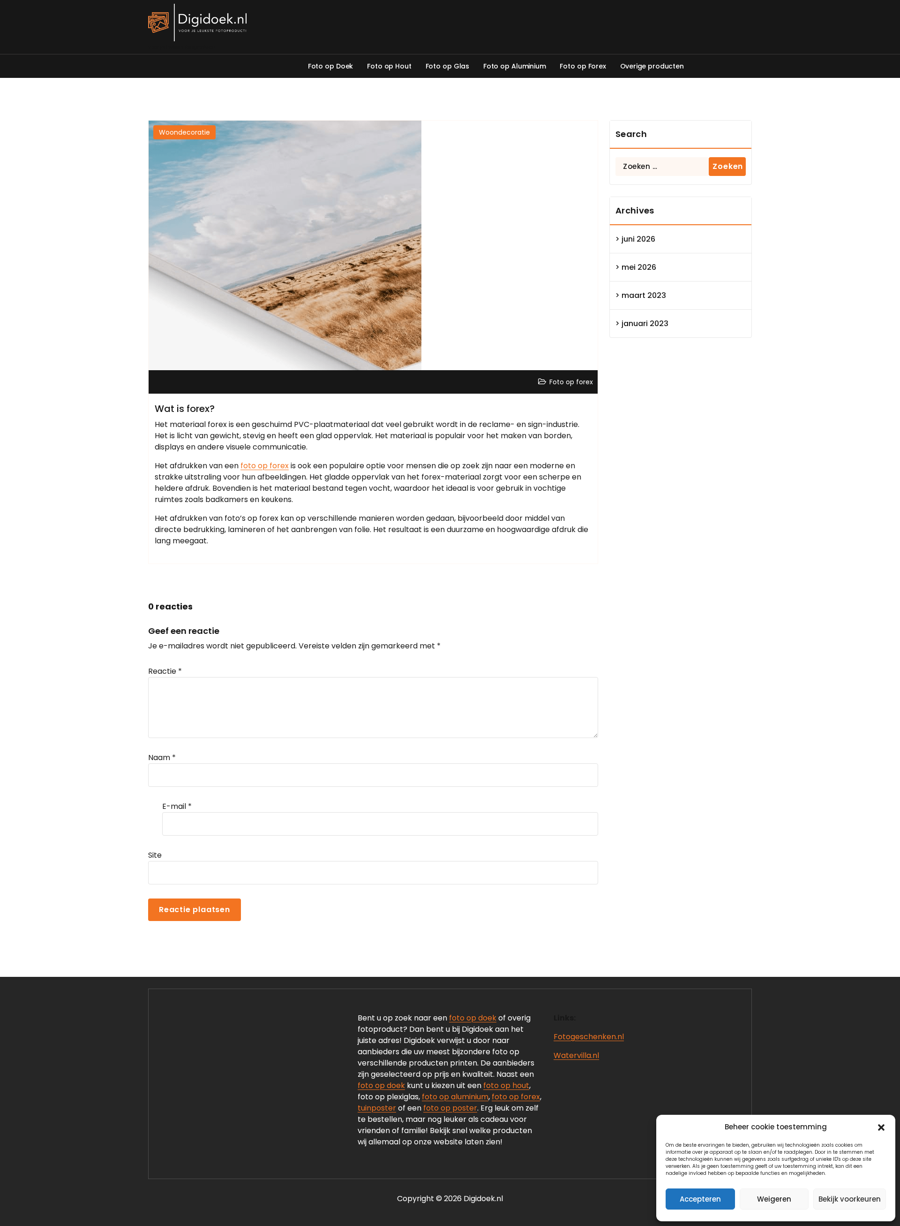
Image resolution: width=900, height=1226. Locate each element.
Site (155, 855)
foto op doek (472, 1018)
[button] (881, 1127)
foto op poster (450, 1108)
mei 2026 (639, 267)
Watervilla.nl (576, 1055)
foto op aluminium (455, 1096)
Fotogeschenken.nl (589, 1036)
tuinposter (377, 1108)
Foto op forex (571, 382)
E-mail (177, 806)
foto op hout (506, 1085)
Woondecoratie (184, 132)
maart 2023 (644, 295)
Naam (162, 757)
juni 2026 (638, 239)
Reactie (165, 671)
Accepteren (700, 1199)
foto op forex (264, 465)
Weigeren (774, 1199)
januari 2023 (645, 323)
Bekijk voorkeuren (849, 1199)
